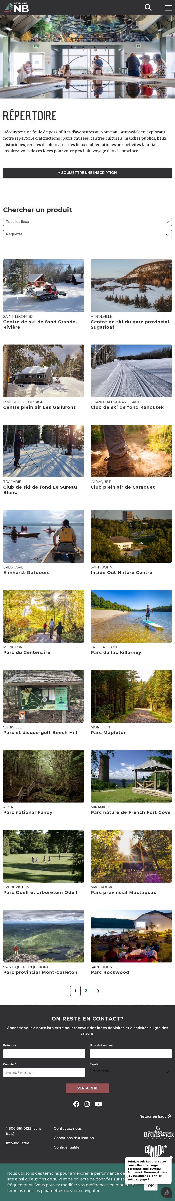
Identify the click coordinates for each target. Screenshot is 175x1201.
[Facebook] (77, 1104)
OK (151, 1185)
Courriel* (9, 1064)
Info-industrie (17, 1143)
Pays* (94, 1064)
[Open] (168, 7)
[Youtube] (98, 1104)
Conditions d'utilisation (74, 1138)
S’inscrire (88, 1088)
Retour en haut (153, 1116)
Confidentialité (66, 1147)
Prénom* (9, 1045)
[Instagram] (88, 1104)
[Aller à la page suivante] (98, 993)
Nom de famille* (101, 1045)
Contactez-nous (68, 1128)
